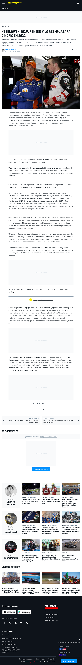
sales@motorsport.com (9, 644)
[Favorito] (72, 50)
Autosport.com (49, 617)
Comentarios (6, 635)
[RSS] (27, 623)
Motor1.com (48, 611)
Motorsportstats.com (51, 620)
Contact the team (7, 641)
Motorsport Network (32, 662)
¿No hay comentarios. (41, 437)
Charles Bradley (10, 49)
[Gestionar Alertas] (44, 409)
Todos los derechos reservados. (51, 662)
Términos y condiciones (26, 659)
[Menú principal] (3, 2)
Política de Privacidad (54, 659)
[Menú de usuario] (78, 3)
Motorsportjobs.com (51, 614)
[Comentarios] (77, 50)
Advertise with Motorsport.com (11, 638)
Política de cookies (40, 659)
